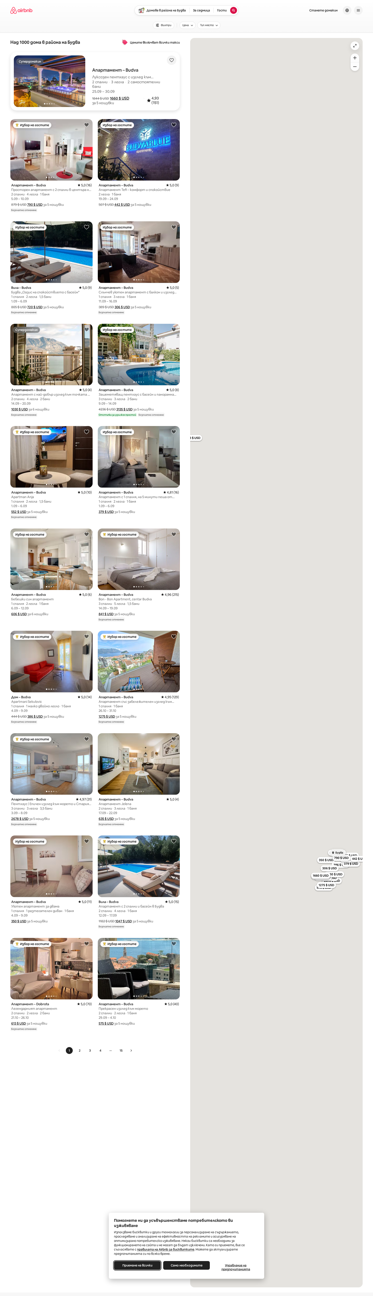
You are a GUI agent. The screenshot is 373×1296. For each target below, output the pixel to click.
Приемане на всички (137, 1265)
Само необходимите (186, 1265)
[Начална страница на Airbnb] (21, 10)
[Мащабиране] (355, 57)
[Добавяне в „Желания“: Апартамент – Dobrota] (86, 943)
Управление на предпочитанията (235, 1267)
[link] (59, 1050)
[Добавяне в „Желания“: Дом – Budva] (86, 636)
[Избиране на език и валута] (347, 10)
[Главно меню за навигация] (358, 10)
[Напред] (131, 1050)
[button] (119, 98)
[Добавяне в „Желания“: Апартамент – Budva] (86, 124)
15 (121, 1050)
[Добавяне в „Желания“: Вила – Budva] (86, 226)
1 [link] (69, 1050)
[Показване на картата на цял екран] (355, 45)
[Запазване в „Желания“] (171, 60)
